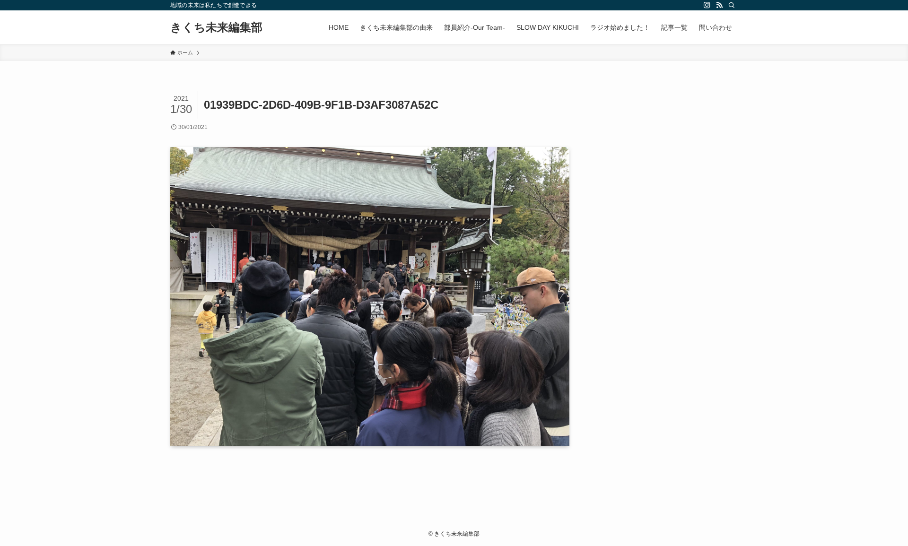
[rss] (719, 5)
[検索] (731, 5)
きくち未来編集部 (216, 27)
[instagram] (707, 5)
